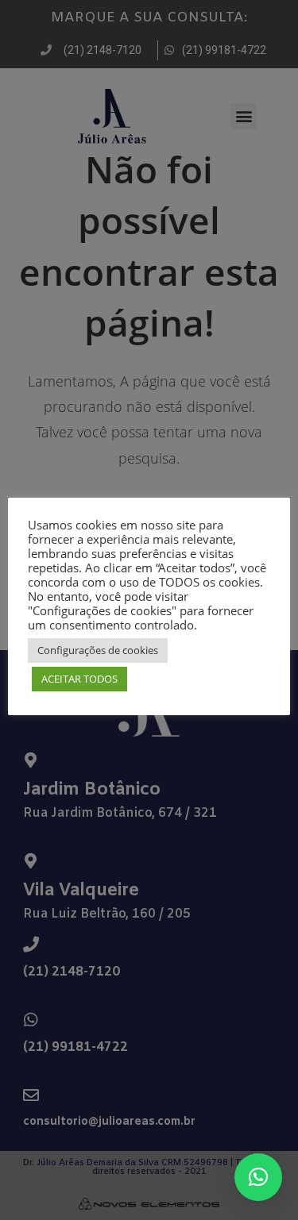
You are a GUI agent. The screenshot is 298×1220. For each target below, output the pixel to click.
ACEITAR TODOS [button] (79, 679)
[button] (258, 1177)
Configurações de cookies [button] (97, 650)
